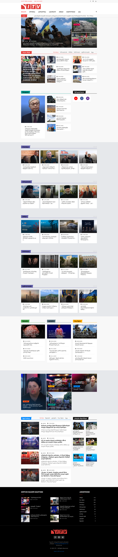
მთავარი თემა (87, 516)
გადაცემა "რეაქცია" (79, 389)
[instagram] (93, 1)
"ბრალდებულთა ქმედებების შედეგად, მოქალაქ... (86, 273)
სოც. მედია (26, 38)
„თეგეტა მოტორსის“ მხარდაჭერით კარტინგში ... (78, 448)
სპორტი (42, 418)
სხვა (79, 11)
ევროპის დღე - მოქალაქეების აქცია (57, 407)
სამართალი (52, 11)
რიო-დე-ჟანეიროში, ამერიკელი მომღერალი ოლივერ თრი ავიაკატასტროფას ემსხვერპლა (57, 334)
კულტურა (51, 321)
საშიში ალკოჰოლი (28, 358)
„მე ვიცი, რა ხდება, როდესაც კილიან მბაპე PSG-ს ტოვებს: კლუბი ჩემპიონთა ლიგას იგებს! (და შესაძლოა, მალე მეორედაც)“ (55, 474)
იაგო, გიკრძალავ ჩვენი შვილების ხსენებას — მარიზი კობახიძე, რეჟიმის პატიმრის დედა (32, 406)
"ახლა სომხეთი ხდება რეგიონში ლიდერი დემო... (88, 70)
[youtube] (96, 1)
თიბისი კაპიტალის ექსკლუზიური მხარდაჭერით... (85, 238)
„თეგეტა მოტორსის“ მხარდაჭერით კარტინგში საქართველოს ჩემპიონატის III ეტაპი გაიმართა (84, 44)
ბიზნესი (61, 11)
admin (26, 41)
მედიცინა (25, 321)
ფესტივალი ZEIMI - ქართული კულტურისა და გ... (29, 238)
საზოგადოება (42, 11)
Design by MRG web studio (59, 551)
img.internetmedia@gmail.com (61, 543)
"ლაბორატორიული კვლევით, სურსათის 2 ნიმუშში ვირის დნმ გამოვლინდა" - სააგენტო (31, 334)
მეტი (92, 52)
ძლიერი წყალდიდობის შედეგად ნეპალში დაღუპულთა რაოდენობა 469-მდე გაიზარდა (84, 28)
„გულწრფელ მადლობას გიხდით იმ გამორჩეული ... (63, 70)
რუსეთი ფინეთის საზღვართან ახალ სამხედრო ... (61, 80)
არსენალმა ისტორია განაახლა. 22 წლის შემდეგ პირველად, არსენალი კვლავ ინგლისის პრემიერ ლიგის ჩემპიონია (55, 457)
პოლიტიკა (32, 11)
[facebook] (90, 1)
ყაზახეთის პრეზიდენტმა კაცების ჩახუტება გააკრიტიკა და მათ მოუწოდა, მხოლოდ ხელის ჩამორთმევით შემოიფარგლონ (32, 132)
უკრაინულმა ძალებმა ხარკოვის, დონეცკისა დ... (78, 432)
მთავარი (23, 11)
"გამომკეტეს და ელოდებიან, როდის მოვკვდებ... (47, 273)
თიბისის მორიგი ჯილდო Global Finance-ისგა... (90, 464)
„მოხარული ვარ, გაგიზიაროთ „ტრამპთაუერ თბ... (30, 308)
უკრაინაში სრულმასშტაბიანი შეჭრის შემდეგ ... (87, 308)
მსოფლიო (25, 92)
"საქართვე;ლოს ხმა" (53, 389)
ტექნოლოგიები (70, 11)
